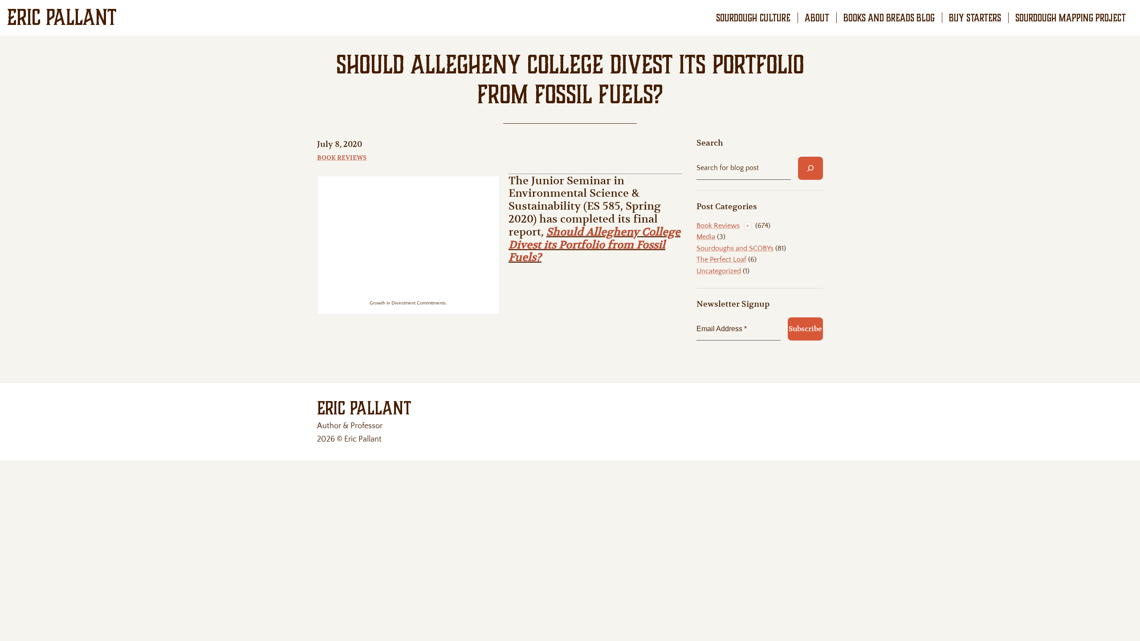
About (817, 18)
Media (705, 237)
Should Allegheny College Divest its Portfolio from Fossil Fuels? (594, 244)
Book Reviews (341, 158)
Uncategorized (718, 271)
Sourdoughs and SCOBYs (735, 248)
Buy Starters (975, 18)
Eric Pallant (62, 17)
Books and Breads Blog (889, 18)
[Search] (810, 168)
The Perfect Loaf (721, 260)
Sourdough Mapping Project (1070, 18)
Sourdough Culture (753, 18)
